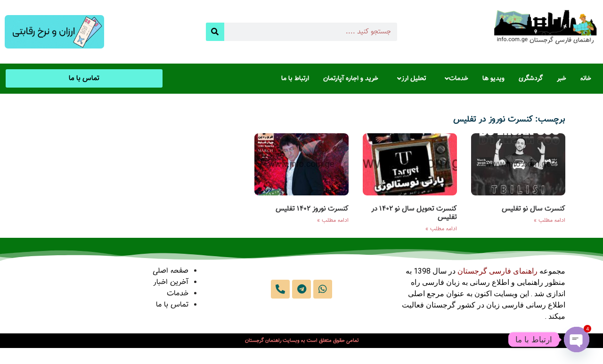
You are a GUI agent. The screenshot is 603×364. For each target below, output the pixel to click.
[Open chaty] (576, 339)
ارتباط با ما (295, 78)
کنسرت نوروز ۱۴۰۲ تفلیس (312, 208)
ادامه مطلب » (549, 220)
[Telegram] (301, 289)
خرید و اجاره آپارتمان (350, 78)
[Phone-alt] (280, 289)
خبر (561, 78)
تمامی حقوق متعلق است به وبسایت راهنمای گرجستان (302, 341)
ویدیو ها (493, 78)
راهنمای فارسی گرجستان (497, 271)
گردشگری (531, 78)
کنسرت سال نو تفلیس (533, 208)
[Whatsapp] (322, 289)
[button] (454, 78)
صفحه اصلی (170, 271)
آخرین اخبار (170, 282)
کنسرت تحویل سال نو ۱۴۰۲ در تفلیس (414, 213)
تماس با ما (172, 305)
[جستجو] (215, 32)
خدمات (458, 78)
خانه (585, 78)
